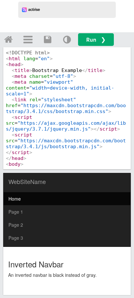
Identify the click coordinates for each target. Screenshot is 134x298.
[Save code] (47, 39)
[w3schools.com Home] (8, 39)
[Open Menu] (28, 39)
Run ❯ (96, 39)
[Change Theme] (67, 39)
